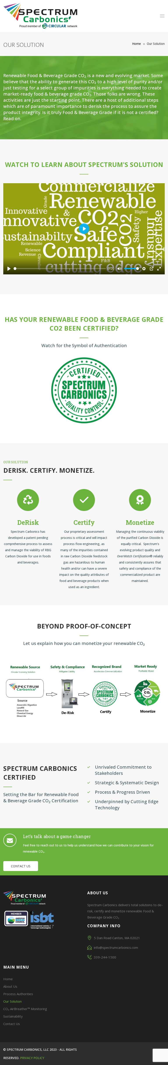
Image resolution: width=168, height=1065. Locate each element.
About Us (10, 986)
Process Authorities (18, 994)
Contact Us (11, 1024)
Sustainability (13, 1016)
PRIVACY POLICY (32, 1058)
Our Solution (12, 1001)
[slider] (60, 268)
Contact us (20, 866)
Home (136, 44)
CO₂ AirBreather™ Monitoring (25, 1009)
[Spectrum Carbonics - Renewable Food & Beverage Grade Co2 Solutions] (40, 16)
